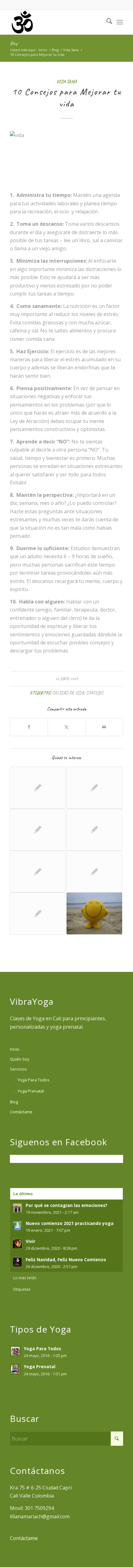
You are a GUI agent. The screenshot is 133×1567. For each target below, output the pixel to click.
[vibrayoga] (55, 22)
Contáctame (21, 1112)
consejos (94, 693)
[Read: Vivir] (17, 1243)
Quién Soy (19, 1059)
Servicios (18, 1069)
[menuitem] (106, 22)
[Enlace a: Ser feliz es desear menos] (38, 913)
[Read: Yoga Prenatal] (15, 1369)
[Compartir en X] (66, 727)
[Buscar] (106, 22)
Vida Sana (67, 81)
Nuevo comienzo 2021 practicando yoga (70, 1223)
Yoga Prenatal (31, 1091)
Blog (13, 43)
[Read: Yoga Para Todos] (15, 1351)
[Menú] (120, 22)
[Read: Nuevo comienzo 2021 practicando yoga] (17, 1225)
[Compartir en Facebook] (29, 727)
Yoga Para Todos (33, 1080)
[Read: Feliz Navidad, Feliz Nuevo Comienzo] (17, 1262)
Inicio (14, 1049)
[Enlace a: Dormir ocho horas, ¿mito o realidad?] (94, 872)
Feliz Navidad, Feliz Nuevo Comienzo (66, 1259)
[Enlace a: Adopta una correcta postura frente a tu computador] (94, 787)
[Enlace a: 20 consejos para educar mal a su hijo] (38, 872)
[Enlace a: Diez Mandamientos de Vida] (94, 913)
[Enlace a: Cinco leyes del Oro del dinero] (38, 787)
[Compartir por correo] (104, 727)
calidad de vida (68, 693)
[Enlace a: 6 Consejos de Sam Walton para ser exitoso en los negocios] (38, 830)
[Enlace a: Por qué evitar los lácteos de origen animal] (94, 830)
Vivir (30, 1241)
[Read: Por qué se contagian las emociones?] (17, 1207)
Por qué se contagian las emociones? (66, 1205)
